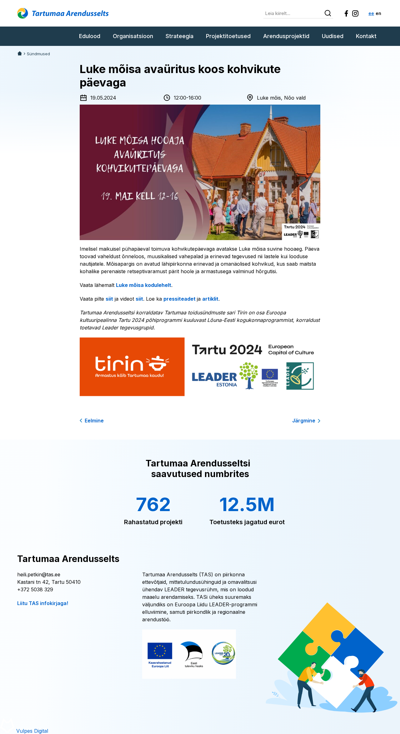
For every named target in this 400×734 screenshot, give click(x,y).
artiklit (210, 299)
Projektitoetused (228, 36)
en (378, 13)
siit (109, 299)
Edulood (89, 36)
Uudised (332, 36)
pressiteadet (180, 299)
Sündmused (38, 54)
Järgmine (303, 420)
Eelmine (94, 420)
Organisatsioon (133, 36)
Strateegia (179, 36)
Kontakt (366, 36)
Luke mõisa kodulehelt (143, 285)
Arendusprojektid (286, 36)
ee (371, 13)
